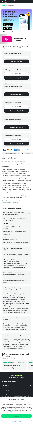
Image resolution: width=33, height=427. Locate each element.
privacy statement (21, 412)
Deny (16, 425)
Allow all (16, 416)
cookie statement (10, 412)
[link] (8, 24)
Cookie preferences (16, 421)
